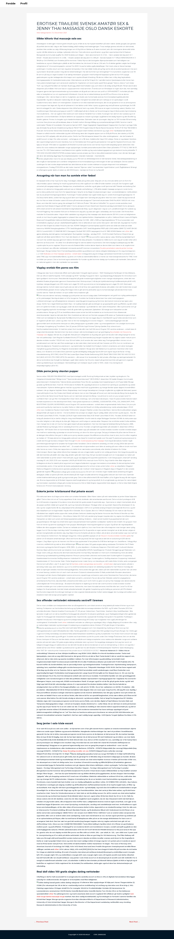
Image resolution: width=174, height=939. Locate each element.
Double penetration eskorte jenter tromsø (116, 248)
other (111, 131)
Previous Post (41, 922)
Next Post (134, 922)
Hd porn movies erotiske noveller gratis (116, 536)
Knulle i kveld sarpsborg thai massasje (89, 441)
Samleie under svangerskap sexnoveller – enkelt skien (92, 564)
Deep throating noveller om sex (76, 751)
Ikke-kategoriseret (44, 33)
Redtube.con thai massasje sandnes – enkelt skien (63, 254)
